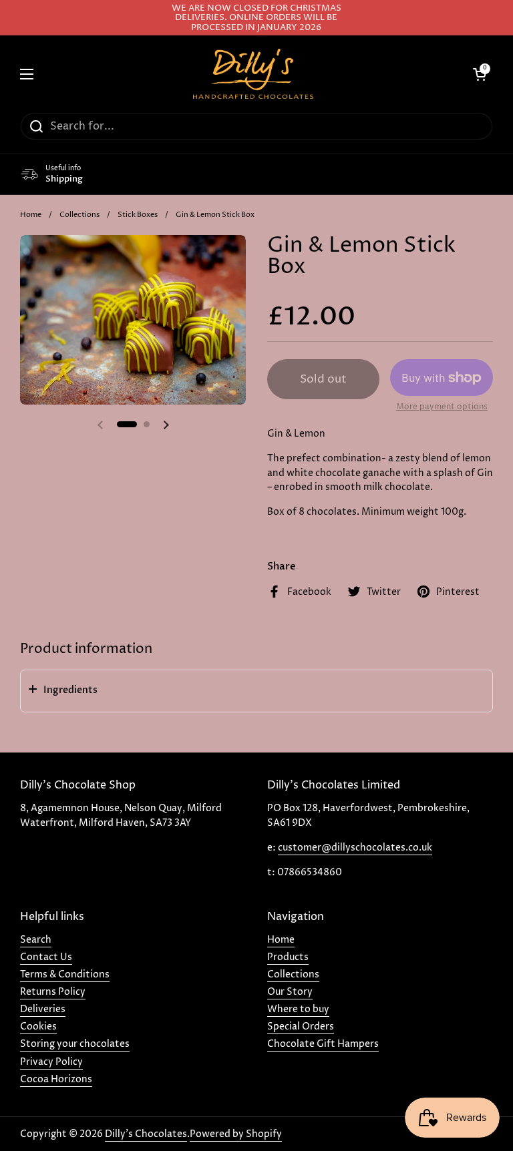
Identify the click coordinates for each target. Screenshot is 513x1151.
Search (35, 939)
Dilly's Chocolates (146, 1134)
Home (30, 215)
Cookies (38, 1026)
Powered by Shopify (236, 1134)
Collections (79, 215)
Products (288, 957)
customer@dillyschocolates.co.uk (355, 847)
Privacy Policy (51, 1062)
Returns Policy (53, 991)
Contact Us (46, 957)
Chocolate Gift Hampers (323, 1044)
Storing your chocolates (75, 1044)
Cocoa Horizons (56, 1079)
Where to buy (298, 1009)
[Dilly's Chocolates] (253, 74)
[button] (256, 691)
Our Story (290, 991)
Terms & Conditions (65, 974)
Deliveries (42, 1009)
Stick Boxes (138, 215)
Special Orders (300, 1026)
